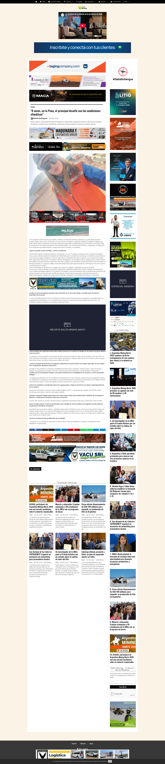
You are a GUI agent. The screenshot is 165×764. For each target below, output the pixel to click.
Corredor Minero (56, 1)
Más (126, 1)
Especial (68, 1)
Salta (43, 1)
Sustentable (116, 1)
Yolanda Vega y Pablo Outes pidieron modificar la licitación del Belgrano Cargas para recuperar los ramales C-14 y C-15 (122, 491)
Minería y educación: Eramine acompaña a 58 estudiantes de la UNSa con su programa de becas (67, 508)
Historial (74, 744)
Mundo (103, 1)
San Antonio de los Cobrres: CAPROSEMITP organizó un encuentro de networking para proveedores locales (40, 555)
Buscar (91, 744)
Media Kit (83, 744)
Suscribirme (122, 687)
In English (79, 1)
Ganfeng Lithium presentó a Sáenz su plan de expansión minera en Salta (93, 554)
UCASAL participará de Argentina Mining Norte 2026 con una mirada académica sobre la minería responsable (41, 508)
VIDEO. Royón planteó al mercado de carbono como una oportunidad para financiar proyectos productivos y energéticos (122, 559)
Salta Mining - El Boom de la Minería (122, 669)
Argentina (90, 1)
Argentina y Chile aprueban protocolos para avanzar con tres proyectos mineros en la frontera (122, 457)
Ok (110, 761)
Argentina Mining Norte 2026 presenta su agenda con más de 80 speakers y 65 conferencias (123, 392)
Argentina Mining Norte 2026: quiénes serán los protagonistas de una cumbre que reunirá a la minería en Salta (122, 357)
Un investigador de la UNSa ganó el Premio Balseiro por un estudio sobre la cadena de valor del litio (66, 555)
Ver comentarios (35, 469)
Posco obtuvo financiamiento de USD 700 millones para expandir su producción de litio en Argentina (93, 508)
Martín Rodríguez (40, 118)
